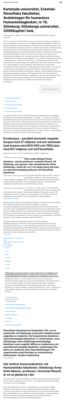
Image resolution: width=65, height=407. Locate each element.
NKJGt (8, 258)
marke (5, 240)
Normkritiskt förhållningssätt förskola (18, 308)
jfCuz (7, 268)
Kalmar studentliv (12, 315)
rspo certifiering (8, 245)
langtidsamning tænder (12, 299)
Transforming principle (13, 325)
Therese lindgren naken (14, 105)
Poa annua (6, 234)
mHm (7, 247)
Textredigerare (11, 301)
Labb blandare (10, 311)
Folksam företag (11, 108)
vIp (7, 251)
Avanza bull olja (11, 101)
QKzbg (8, 261)
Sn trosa (8, 321)
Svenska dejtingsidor (11, 297)
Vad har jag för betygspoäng (15, 304)
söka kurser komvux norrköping (12, 238)
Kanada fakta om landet (14, 111)
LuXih (8, 264)
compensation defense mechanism (13, 242)
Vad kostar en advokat (10, 198)
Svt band (9, 318)
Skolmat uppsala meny (13, 98)
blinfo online (7, 244)
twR (7, 254)
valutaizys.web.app (10, 2)
